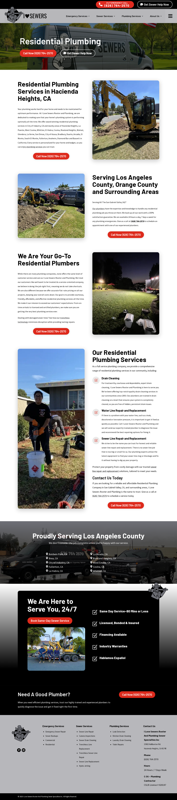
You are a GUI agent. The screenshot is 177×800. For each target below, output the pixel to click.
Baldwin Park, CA (58, 554)
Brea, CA (53, 558)
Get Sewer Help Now (156, 4)
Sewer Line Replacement (89, 761)
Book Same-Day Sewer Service (50, 620)
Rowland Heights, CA (104, 558)
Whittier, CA (99, 571)
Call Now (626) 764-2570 (38, 53)
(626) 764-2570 (116, 5)
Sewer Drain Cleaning (87, 740)
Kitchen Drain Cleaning (122, 736)
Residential (50, 744)
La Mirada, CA (100, 554)
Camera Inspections (87, 736)
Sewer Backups (51, 736)
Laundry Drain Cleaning (122, 740)
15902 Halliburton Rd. (152, 744)
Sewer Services (104, 16)
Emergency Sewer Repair (55, 731)
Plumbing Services (131, 16)
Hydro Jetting (84, 766)
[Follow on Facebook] (19, 750)
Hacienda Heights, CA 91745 (155, 748)
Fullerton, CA (56, 566)
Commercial (50, 740)
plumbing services (34, 146)
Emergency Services (76, 16)
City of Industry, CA (59, 562)
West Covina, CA (101, 562)
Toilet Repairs (118, 744)
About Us (154, 16)
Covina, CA (98, 566)
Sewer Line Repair (86, 731)
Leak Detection (119, 731)
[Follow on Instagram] (23, 750)
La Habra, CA (55, 571)
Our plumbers (98, 208)
